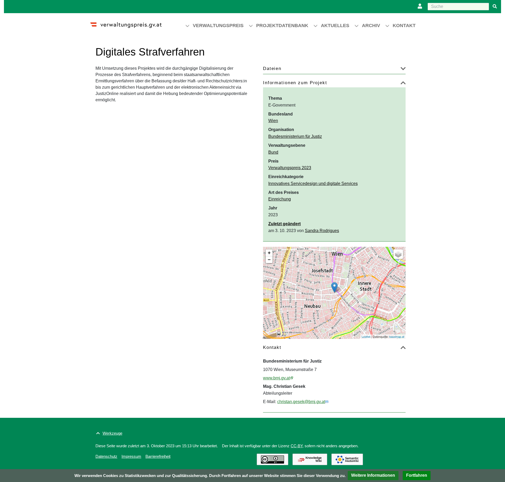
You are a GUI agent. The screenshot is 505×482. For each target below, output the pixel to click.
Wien (273, 120)
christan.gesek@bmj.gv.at (301, 401)
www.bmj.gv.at (276, 378)
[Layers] (398, 254)
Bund (273, 152)
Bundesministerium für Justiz (295, 136)
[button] (373, 475)
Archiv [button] (371, 25)
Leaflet (366, 336)
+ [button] (269, 252)
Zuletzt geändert (284, 224)
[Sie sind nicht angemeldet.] (421, 6)
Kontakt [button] (404, 25)
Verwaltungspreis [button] (218, 25)
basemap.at (396, 336)
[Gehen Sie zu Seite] (495, 6)
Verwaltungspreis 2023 (289, 167)
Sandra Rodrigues (322, 230)
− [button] (269, 259)
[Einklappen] (403, 83)
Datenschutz (106, 456)
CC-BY (296, 446)
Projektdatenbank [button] (282, 25)
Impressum (131, 456)
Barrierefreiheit (157, 456)
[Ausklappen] (403, 69)
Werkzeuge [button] (112, 433)
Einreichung (279, 199)
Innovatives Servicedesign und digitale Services (313, 183)
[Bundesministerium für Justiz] (334, 287)
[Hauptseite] (130, 23)
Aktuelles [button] (335, 25)
